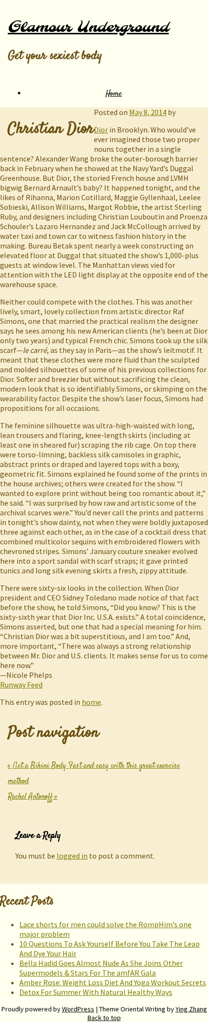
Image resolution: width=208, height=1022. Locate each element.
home (91, 702)
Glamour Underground (88, 27)
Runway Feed (21, 684)
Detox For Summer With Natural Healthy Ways (95, 992)
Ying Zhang (191, 1009)
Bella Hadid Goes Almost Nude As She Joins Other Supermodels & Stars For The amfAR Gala (101, 968)
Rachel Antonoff (33, 797)
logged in (72, 856)
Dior (101, 129)
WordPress (78, 1009)
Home (113, 94)
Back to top (104, 1017)
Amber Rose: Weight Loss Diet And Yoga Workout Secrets (112, 982)
